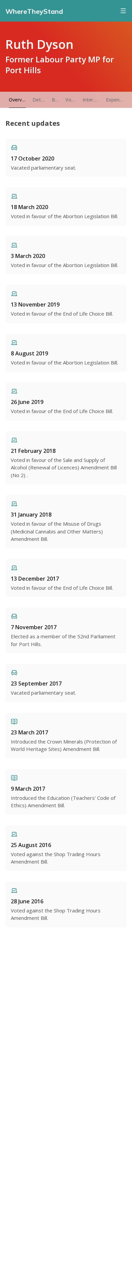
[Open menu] (123, 10)
